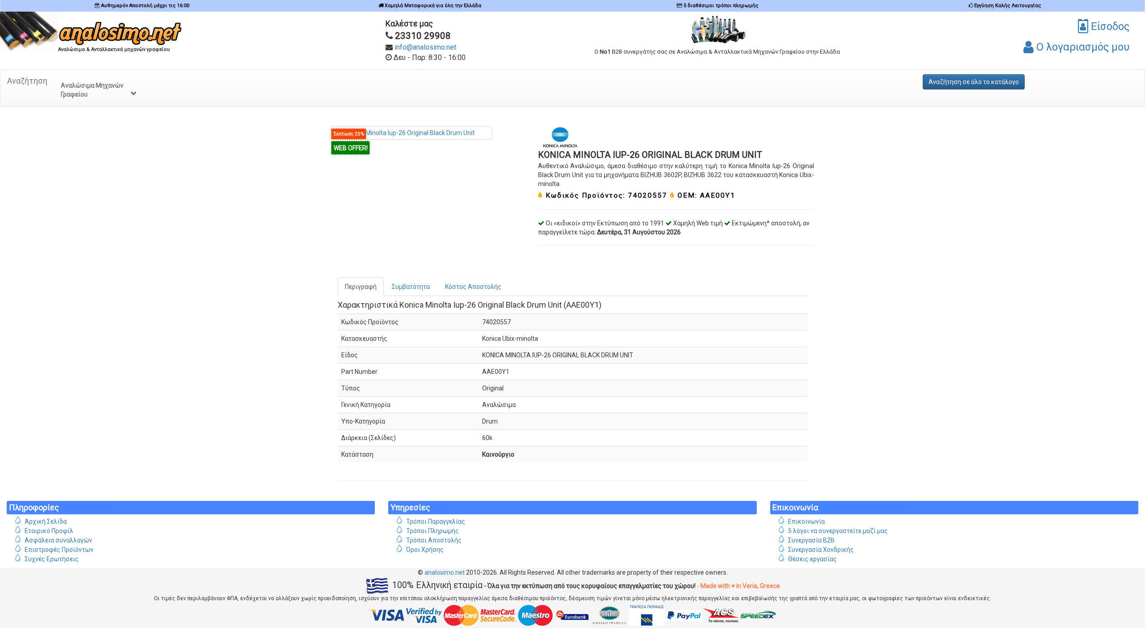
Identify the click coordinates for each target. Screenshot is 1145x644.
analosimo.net (444, 572)
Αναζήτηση (27, 80)
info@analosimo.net (425, 47)
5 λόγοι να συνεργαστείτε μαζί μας (838, 530)
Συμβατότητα (411, 286)
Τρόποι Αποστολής (434, 540)
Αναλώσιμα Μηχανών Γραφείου (92, 90)
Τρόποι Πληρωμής (432, 530)
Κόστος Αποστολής (473, 286)
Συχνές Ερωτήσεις (52, 559)
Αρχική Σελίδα (46, 521)
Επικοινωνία (806, 521)
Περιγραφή (361, 286)
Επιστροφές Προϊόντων (59, 549)
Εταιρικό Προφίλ (49, 530)
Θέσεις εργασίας (812, 559)
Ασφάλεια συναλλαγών (58, 540)
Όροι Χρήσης (425, 549)
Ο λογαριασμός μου (1081, 47)
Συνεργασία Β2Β (811, 540)
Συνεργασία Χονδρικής (821, 549)
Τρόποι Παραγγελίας (435, 521)
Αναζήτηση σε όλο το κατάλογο (974, 81)
